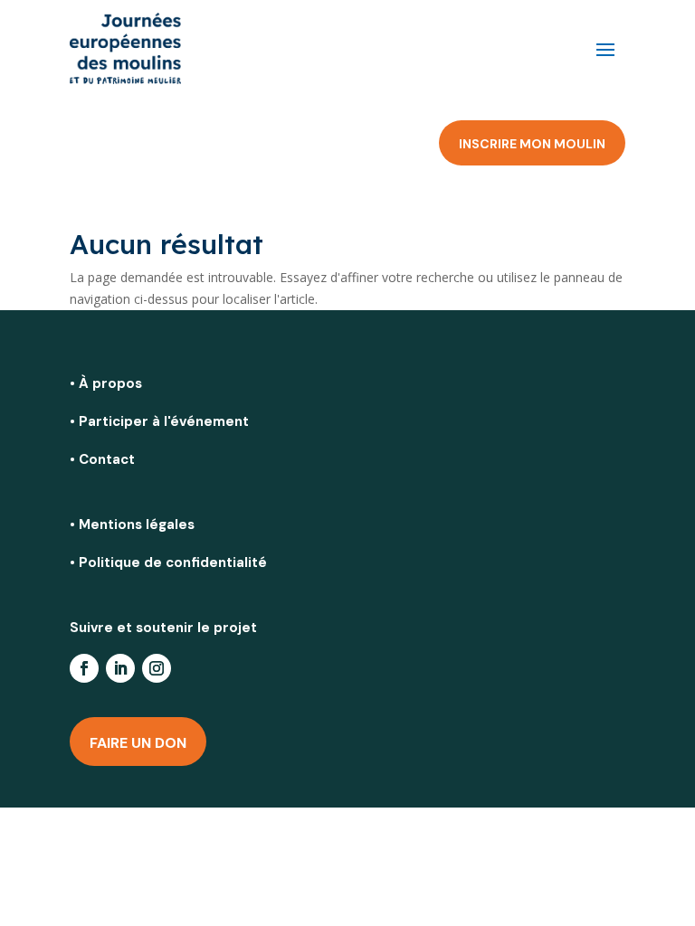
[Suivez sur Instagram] (156, 668)
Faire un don (138, 742)
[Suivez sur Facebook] (84, 668)
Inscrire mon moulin (532, 144)
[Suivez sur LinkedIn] (120, 668)
